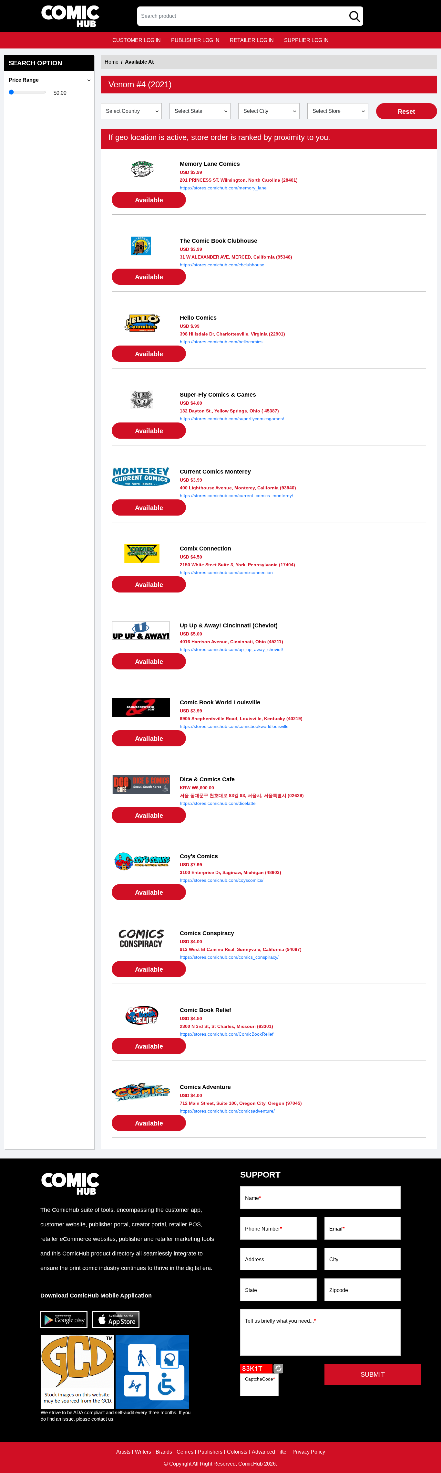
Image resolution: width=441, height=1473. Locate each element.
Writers (143, 1452)
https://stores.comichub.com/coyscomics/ (221, 880)
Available (149, 200)
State (251, 1290)
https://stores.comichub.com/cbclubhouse (222, 264)
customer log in (136, 40)
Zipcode (338, 1290)
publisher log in (195, 40)
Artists (123, 1452)
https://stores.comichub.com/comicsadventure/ (227, 1111)
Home (111, 62)
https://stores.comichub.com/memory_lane (223, 187)
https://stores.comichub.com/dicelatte (218, 803)
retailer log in (252, 40)
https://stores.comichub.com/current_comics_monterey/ (236, 495)
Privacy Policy (308, 1452)
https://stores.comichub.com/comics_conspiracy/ (229, 957)
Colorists (237, 1452)
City (333, 1259)
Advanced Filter (270, 1452)
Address (254, 1259)
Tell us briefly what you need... (280, 1321)
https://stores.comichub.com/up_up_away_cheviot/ (231, 649)
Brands (164, 1452)
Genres (185, 1452)
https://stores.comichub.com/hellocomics (221, 341)
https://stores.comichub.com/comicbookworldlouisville (234, 726)
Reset (406, 111)
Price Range (24, 80)
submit (373, 1374)
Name (253, 1198)
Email (336, 1229)
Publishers (210, 1452)
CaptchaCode (260, 1379)
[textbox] (250, 16)
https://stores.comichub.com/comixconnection (226, 572)
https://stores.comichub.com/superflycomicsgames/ (232, 418)
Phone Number (263, 1229)
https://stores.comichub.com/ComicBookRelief (226, 1034)
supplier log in (306, 40)
